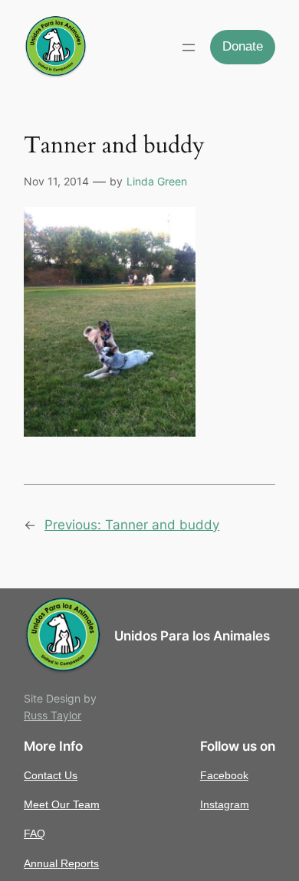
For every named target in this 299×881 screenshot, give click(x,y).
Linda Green (157, 181)
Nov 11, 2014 (56, 181)
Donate (242, 46)
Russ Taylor (52, 715)
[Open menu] (188, 47)
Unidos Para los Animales (192, 636)
